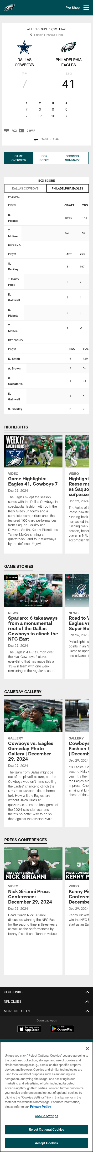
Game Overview (18, 158)
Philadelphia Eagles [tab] (67, 188)
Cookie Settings (46, 1116)
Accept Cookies (46, 1143)
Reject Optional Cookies (46, 1129)
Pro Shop (73, 7)
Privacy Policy (40, 1106)
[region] (46, 1097)
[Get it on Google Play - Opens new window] (62, 1031)
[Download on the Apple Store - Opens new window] (29, 1029)
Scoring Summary (72, 158)
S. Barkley (15, 409)
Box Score (44, 158)
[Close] (87, 1048)
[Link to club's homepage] (9, 6)
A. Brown (14, 368)
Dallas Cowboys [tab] (25, 188)
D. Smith (14, 358)
